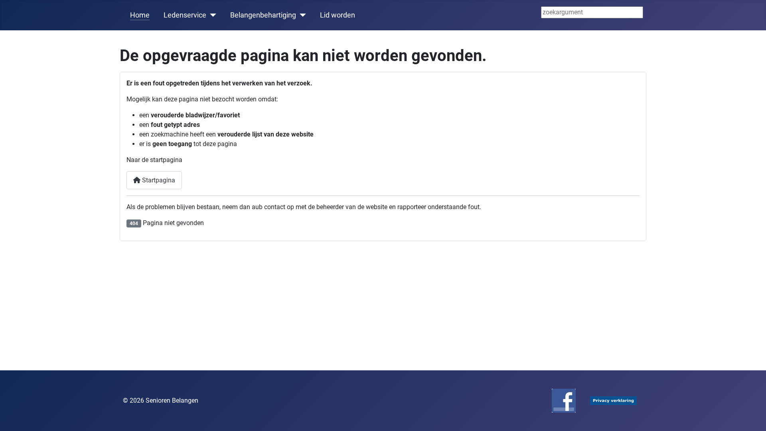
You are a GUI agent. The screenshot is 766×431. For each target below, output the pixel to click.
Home (140, 15)
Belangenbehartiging (263, 15)
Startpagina (157, 180)
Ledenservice (185, 15)
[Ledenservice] (211, 15)
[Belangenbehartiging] (301, 15)
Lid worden (337, 15)
